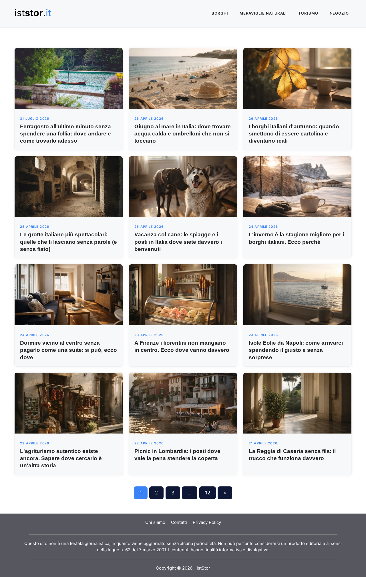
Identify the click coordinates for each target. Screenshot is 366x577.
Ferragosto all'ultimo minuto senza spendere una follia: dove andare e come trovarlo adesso (65, 133)
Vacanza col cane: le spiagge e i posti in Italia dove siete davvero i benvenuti (178, 241)
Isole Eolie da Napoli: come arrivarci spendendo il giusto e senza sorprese (296, 350)
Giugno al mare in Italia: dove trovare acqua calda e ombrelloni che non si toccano (182, 133)
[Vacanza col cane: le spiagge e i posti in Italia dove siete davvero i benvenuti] (183, 186)
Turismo (308, 13)
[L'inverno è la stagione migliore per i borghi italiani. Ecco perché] (297, 186)
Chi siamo (155, 522)
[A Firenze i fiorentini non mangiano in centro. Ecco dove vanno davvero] (183, 294)
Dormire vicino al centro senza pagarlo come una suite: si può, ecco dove (68, 350)
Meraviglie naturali (263, 13)
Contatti (179, 522)
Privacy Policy (207, 522)
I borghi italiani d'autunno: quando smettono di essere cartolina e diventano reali (294, 133)
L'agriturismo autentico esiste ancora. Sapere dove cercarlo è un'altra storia (61, 458)
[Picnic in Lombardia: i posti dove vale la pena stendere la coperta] (183, 403)
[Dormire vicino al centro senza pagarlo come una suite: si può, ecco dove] (69, 294)
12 (207, 493)
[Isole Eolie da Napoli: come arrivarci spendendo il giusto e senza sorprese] (297, 294)
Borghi (220, 13)
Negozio (339, 13)
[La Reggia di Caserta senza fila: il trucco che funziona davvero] (297, 403)
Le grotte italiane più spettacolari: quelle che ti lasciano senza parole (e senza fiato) (68, 241)
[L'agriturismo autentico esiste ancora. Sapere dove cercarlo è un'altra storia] (69, 403)
